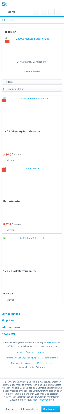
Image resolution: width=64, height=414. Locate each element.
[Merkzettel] (44, 12)
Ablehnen (11, 409)
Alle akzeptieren (29, 409)
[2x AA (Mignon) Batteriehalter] (32, 48)
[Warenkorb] (59, 12)
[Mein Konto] (51, 12)
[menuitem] (8, 12)
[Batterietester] (32, 181)
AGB (37, 363)
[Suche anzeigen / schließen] (36, 12)
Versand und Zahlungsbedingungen (22, 357)
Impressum (47, 363)
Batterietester (12, 201)
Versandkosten (50, 342)
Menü (11, 11)
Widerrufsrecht (49, 357)
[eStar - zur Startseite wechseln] (4, 4)
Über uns (30, 352)
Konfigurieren (50, 409)
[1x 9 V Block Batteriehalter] (32, 251)
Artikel (20, 352)
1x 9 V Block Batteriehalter (19, 271)
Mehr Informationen (43, 399)
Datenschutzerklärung (21, 363)
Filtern (9, 81)
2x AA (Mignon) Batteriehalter (32, 61)
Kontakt (41, 352)
